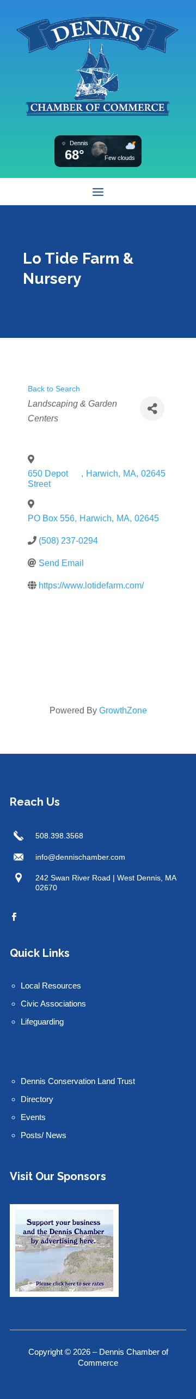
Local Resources (51, 985)
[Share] (152, 408)
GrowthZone (123, 710)
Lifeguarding (42, 1021)
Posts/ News (43, 1135)
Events (33, 1117)
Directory (37, 1099)
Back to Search (54, 388)
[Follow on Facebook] (13, 917)
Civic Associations (53, 1003)
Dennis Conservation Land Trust (78, 1081)
